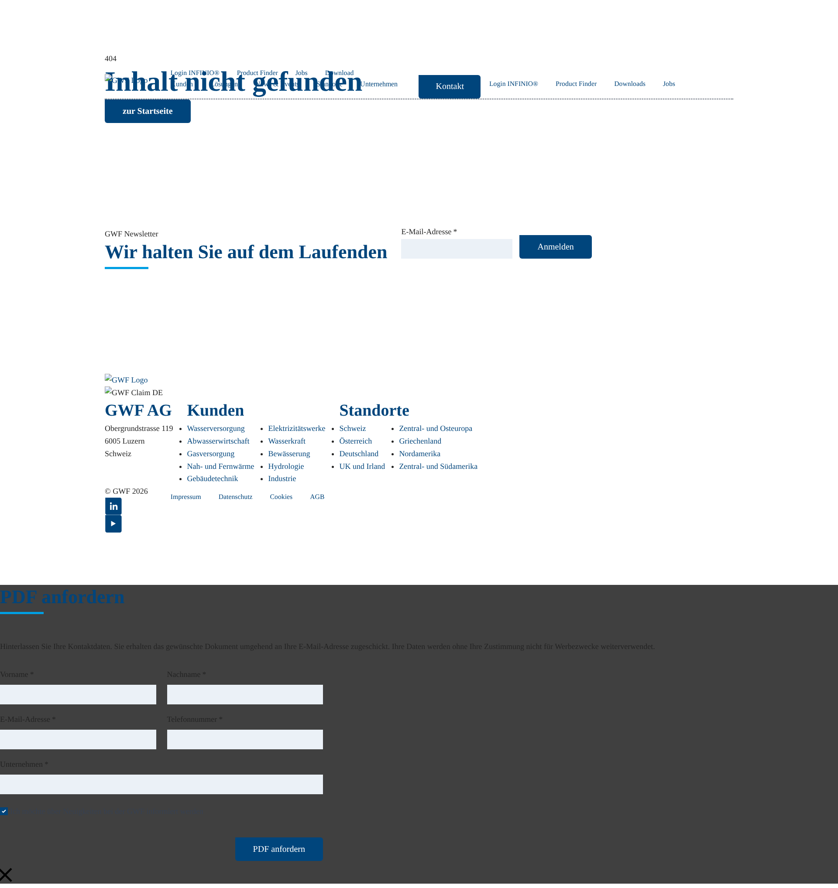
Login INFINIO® (513, 84)
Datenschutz (236, 497)
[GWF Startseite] (126, 80)
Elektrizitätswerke (296, 428)
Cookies (281, 497)
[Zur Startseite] (126, 380)
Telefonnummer (195, 719)
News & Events (277, 84)
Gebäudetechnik (212, 478)
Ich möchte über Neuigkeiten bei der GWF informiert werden (106, 811)
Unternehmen (379, 84)
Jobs (669, 84)
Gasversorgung (210, 453)
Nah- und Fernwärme (220, 466)
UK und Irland (362, 466)
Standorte (329, 84)
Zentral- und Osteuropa (435, 428)
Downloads (630, 84)
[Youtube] (113, 524)
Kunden (182, 84)
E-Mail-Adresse (429, 232)
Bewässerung (289, 453)
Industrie (282, 478)
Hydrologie (286, 466)
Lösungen (224, 84)
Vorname (17, 674)
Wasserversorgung (215, 428)
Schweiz (352, 428)
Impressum (186, 497)
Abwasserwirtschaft (218, 441)
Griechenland (420, 441)
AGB (317, 497)
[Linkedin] (113, 506)
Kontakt (450, 86)
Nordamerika (419, 453)
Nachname (186, 674)
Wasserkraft (287, 441)
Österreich (355, 441)
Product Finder (576, 84)
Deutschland (358, 453)
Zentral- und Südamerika (438, 466)
